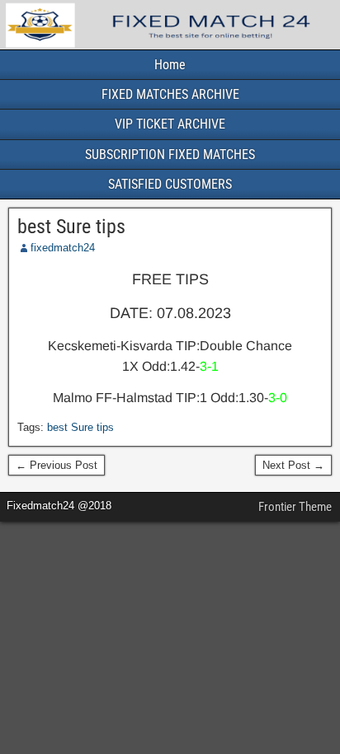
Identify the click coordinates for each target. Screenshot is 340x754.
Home (170, 65)
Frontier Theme (295, 506)
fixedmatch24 (63, 247)
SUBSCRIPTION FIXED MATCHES (170, 154)
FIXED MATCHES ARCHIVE (170, 94)
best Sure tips (71, 226)
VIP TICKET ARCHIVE (170, 124)
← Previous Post (56, 465)
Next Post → (293, 465)
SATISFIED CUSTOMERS (170, 184)
